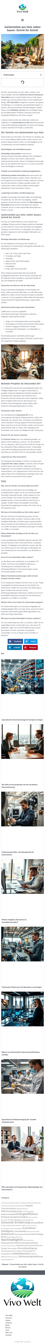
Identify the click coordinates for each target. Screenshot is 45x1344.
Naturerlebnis (28, 1240)
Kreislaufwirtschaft (7, 1228)
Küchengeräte (17, 1228)
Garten (7, 1320)
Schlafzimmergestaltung (8, 1245)
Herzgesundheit (6, 1225)
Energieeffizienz (27, 1214)
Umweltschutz (21, 1253)
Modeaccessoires (32, 1231)
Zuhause (5, 1264)
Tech (7, 1330)
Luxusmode (20, 1231)
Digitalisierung (22, 1209)
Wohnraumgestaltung (31, 1256)
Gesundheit (36, 1222)
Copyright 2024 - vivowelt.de (22, 1341)
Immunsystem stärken (18, 1225)
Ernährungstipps (14, 1220)
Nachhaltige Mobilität (23, 1234)
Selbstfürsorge (22, 1245)
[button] (22, 20)
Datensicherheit (20, 1206)
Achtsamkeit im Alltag (18, 1203)
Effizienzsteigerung (11, 1211)
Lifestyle (8, 1323)
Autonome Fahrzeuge (7, 1206)
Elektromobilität (8, 1214)
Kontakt (8, 1335)
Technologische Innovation (11, 1251)
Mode (7, 1325)
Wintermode (14, 1256)
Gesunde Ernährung (15, 1222)
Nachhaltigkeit (12, 1239)
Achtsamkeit (5, 1203)
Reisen (8, 1328)
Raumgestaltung (29, 1243)
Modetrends (7, 1234)
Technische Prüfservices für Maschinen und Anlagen (22, 987)
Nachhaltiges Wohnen (14, 1237)
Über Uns (8, 1332)
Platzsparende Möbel (11, 1243)
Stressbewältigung (27, 1248)
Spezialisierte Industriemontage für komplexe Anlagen (22, 720)
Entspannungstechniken (14, 1217)
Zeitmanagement (7, 1259)
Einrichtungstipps (28, 1211)
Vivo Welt (8, 1315)
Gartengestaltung (27, 1220)
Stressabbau (12, 1248)
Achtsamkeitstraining (33, 1203)
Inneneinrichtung (32, 1225)
